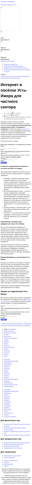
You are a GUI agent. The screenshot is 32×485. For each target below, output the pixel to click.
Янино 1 (6, 411)
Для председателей (9, 457)
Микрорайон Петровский (11, 361)
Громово (6, 340)
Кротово (6, 334)
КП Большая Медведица (11, 379)
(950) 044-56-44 (5, 49)
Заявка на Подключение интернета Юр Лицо (17, 442)
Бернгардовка (8, 363)
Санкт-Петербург (5, 78)
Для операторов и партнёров (12, 455)
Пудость (6, 370)
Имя (2, 149)
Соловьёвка (7, 406)
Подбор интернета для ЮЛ (11, 446)
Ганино (6, 343)
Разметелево (7, 365)
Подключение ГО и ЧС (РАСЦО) (13, 448)
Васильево (7, 397)
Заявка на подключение (11, 64)
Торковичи (7, 404)
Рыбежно (6, 400)
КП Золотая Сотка (9, 331)
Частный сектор (15, 78)
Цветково (6, 407)
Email (2, 161)
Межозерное (7, 336)
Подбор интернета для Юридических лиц (15, 68)
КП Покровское (8, 383)
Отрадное (6, 345)
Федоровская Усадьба (10, 333)
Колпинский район (24, 76)
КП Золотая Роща (9, 347)
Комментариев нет (17, 118)
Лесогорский (7, 402)
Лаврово (6, 415)
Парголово (7, 359)
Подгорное (7, 368)
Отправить (3, 162)
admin (19, 113)
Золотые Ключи (8, 413)
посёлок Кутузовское (10, 416)
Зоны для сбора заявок (11, 76)
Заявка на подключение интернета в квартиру (17, 435)
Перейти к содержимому (8, 1)
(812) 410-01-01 (5, 40)
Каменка (6, 342)
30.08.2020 (16, 115)
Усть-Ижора (7, 389)
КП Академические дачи (11, 384)
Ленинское (7, 381)
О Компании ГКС (8, 464)
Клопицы (6, 375)
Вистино (6, 354)
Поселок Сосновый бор (10, 338)
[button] (7, 61)
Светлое (6, 395)
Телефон (4, 159)
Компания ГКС (26, 129)
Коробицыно (7, 393)
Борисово (6, 374)
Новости (6, 466)
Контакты (6, 462)
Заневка (6, 372)
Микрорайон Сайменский (11, 391)
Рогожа (6, 349)
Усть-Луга (6, 352)
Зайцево (6, 377)
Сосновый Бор (11, 329)
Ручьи (5, 356)
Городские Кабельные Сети (8, 4)
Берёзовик (7, 398)
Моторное (6, 366)
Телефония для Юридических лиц (13, 66)
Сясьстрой (7, 351)
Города (3, 76)
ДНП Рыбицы (8, 409)
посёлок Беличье (9, 386)
